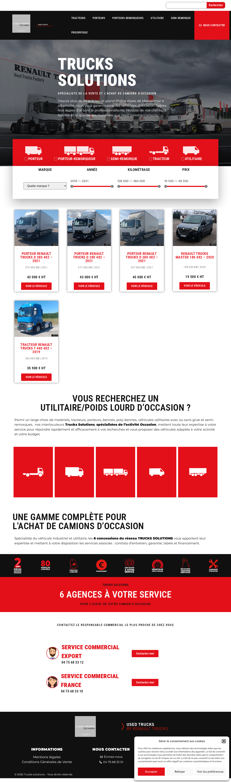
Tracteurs (78, 18)
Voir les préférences (210, 771)
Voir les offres (33, 476)
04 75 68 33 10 (72, 691)
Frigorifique (79, 32)
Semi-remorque (181, 18)
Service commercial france (90, 681)
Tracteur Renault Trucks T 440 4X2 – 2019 (36, 348)
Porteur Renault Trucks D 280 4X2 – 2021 (36, 257)
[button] (224, 741)
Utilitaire (157, 18)
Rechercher (216, 5)
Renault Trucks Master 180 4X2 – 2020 (195, 255)
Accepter (151, 771)
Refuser (180, 771)
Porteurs (99, 18)
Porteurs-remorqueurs (127, 18)
